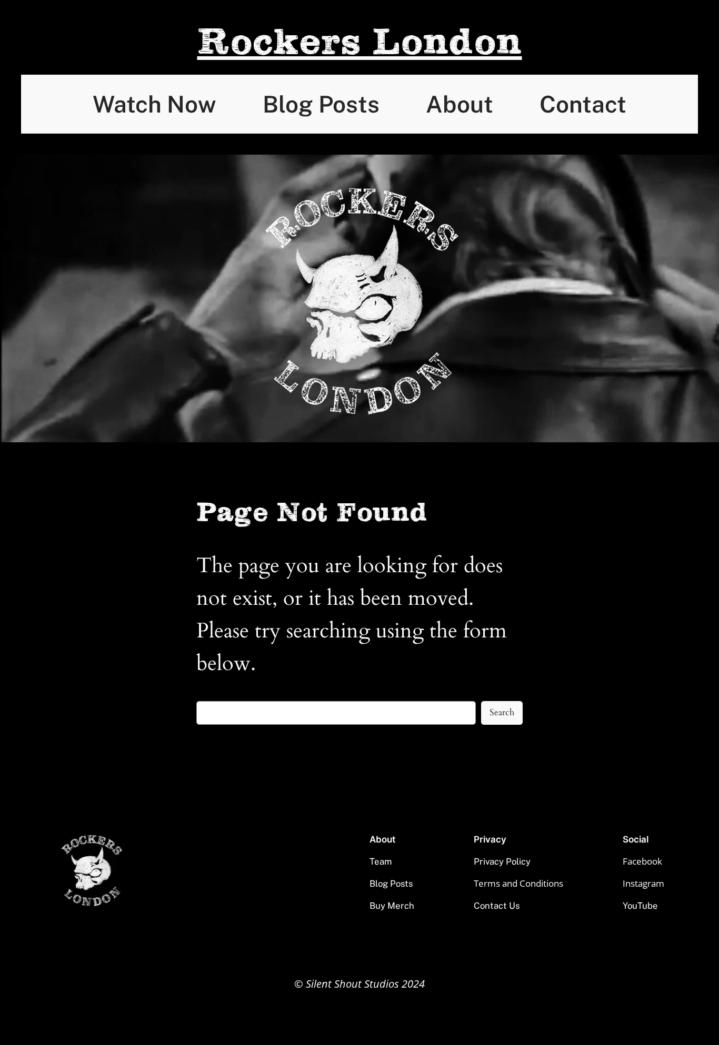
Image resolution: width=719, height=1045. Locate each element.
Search (502, 712)
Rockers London (359, 43)
